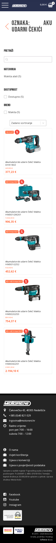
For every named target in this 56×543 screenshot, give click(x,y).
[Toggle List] (43, 123)
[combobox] (25, 123)
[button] (46, 6)
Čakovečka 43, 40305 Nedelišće (27, 410)
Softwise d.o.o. (46, 539)
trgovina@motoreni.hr (22, 420)
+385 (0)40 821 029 (20, 415)
